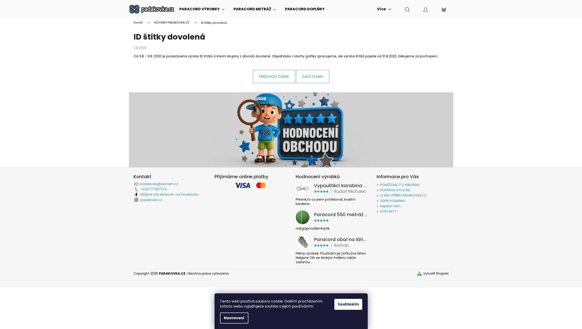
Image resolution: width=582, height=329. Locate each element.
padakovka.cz (151, 200)
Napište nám (390, 206)
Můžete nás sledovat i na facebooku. (169, 194)
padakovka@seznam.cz (159, 184)
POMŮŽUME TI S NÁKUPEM (399, 185)
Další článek (312, 76)
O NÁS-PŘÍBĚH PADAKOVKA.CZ (403, 195)
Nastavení (234, 318)
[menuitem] (202, 9)
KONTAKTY (388, 211)
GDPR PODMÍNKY (393, 201)
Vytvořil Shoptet (436, 273)
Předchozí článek (274, 76)
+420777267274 (153, 189)
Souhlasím (348, 304)
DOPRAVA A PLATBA (395, 190)
